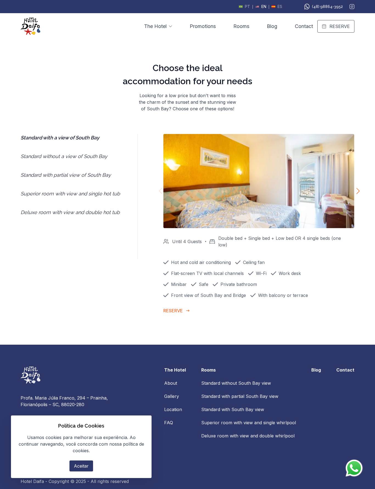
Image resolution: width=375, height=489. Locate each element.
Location (173, 409)
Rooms (241, 26)
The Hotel (155, 26)
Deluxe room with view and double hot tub (70, 212)
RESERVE (339, 26)
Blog (272, 26)
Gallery (171, 396)
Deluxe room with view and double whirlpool (248, 436)
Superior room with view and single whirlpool (248, 422)
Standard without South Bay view (236, 383)
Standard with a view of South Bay (60, 137)
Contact (304, 26)
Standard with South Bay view (232, 409)
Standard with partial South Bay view (239, 396)
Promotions (203, 26)
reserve (173, 310)
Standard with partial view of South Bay (66, 175)
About (170, 383)
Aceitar (81, 466)
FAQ (168, 422)
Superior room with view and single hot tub (70, 193)
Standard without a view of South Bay (64, 156)
